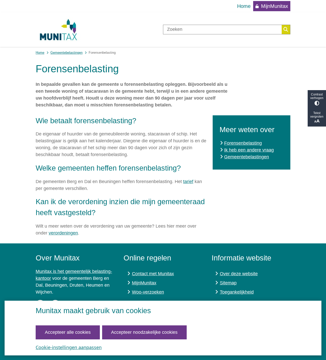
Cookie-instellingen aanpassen (69, 347)
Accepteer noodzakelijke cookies (144, 332)
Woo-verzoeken (148, 292)
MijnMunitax (144, 282)
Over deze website (239, 273)
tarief (188, 181)
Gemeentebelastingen (66, 52)
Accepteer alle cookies (68, 332)
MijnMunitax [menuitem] (274, 6)
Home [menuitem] (244, 6)
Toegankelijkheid (237, 292)
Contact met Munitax (153, 273)
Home (40, 52)
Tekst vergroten (316, 114)
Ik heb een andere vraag (249, 150)
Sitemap (228, 282)
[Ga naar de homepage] (59, 29)
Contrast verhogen (316, 96)
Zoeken (286, 29)
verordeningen (63, 233)
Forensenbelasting (243, 143)
